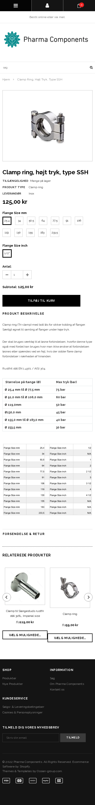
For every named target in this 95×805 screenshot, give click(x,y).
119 (7, 232)
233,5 (55, 232)
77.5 (55, 220)
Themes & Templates (17, 771)
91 (67, 220)
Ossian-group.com (49, 771)
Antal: (6, 266)
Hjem (6, 79)
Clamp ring (70, 614)
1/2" (7, 253)
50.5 (31, 220)
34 (19, 220)
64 (43, 220)
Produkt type (13, 187)
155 (30, 232)
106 (79, 220)
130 (18, 232)
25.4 (7, 220)
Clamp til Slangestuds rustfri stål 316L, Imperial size (25, 613)
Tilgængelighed (15, 181)
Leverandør (11, 193)
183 (42, 232)
